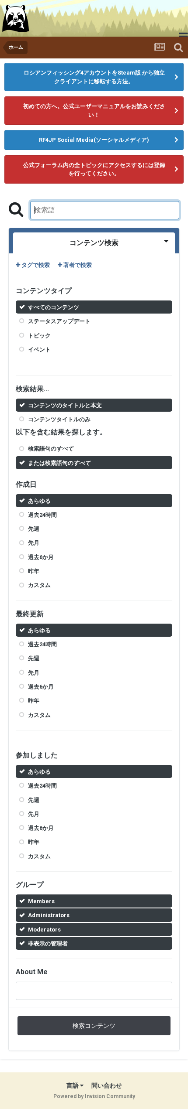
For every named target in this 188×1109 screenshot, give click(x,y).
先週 (33, 528)
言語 (73, 1085)
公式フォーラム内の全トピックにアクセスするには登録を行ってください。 (94, 169)
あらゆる (39, 500)
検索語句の (50, 448)
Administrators (49, 915)
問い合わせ (106, 1085)
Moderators (44, 929)
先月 (33, 542)
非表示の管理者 (48, 943)
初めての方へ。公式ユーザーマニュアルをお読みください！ (94, 110)
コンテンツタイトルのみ (59, 419)
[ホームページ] (16, 18)
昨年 (33, 571)
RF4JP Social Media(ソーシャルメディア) (94, 139)
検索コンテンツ (94, 1025)
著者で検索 (77, 265)
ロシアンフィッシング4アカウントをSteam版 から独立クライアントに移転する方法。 (94, 77)
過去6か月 (41, 557)
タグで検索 (35, 265)
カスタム (39, 585)
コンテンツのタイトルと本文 (65, 405)
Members (41, 901)
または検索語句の (59, 463)
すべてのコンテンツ (53, 307)
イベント (39, 349)
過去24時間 (42, 515)
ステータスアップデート (59, 321)
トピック (39, 335)
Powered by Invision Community (94, 1096)
